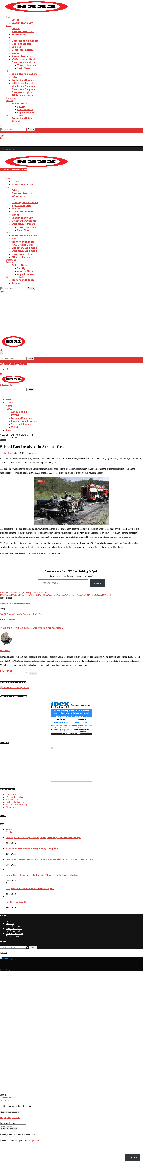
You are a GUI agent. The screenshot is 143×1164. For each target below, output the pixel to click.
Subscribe (97, 583)
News (9, 405)
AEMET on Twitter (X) (16, 804)
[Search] (1, 126)
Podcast (9, 100)
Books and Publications (24, 73)
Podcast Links (19, 103)
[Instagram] (3, 149)
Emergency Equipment (24, 89)
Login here (34, 1140)
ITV (13, 37)
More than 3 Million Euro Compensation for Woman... (31, 627)
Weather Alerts (12, 799)
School (44, 592)
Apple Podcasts (25, 112)
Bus (1, 592)
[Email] (10, 149)
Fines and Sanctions (23, 31)
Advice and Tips (20, 411)
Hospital (30, 592)
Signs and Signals (21, 43)
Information (18, 34)
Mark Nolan (8, 453)
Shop (8, 71)
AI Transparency (13, 936)
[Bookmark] (1, 138)
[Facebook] (0, 149)
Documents (11, 98)
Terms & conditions (14, 926)
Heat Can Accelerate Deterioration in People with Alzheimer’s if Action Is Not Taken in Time (49, 859)
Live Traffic (11, 794)
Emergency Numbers (23, 62)
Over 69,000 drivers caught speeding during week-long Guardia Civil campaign (43, 837)
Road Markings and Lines (18, 902)
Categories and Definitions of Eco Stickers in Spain (30, 888)
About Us (10, 923)
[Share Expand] (111, 595)
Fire (25, 592)
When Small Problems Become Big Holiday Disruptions (32, 848)
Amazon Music (25, 109)
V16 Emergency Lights (24, 59)
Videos (15, 52)
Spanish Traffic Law (22, 22)
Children (7, 592)
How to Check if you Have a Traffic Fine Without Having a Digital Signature (42, 875)
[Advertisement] (71, 314)
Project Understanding (16, 115)
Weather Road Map (14, 797)
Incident (37, 592)
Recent (9, 829)
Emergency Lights (22, 92)
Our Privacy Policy (14, 931)
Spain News (23, 68)
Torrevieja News (26, 65)
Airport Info (11, 807)
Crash (13, 592)
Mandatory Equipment (24, 86)
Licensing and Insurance (25, 40)
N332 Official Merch (22, 83)
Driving (16, 28)
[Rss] (13, 149)
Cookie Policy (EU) (14, 928)
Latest (15, 19)
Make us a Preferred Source (13, 169)
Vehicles (16, 46)
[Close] (1, 132)
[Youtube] (7, 149)
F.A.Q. (9, 25)
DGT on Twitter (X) (15, 802)
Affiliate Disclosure (22, 95)
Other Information (22, 49)
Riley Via (16, 121)
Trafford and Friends (23, 80)
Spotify (21, 106)
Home (8, 17)
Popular (9, 832)
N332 (14, 76)
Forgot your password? (10, 1117)
